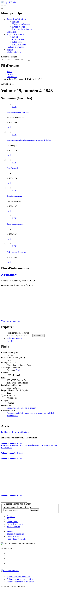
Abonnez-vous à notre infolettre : (17, 507)
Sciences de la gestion (26, 408)
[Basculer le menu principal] (2, 8)
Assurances (12, 76)
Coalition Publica (19, 39)
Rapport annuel (19, 44)
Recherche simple (9, 57)
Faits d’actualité (12, 168)
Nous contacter (13, 526)
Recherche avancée (15, 47)
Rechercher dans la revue (18, 333)
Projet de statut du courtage (16, 252)
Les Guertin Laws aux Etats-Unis (18, 112)
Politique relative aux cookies (20, 579)
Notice (10, 127)
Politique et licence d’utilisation (15, 432)
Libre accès (17, 42)
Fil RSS (10, 341)
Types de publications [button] (16, 19)
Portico (19, 370)
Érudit (15, 37)
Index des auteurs (14, 338)
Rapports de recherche (22, 29)
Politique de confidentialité (18, 576)
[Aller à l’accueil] (8, 2)
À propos (19, 34)
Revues (15, 22)
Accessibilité (12, 521)
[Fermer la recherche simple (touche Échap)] (5, 5)
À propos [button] (11, 34)
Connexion (11, 32)
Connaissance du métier (15, 196)
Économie (11, 408)
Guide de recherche (15, 524)
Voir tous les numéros (10, 321)
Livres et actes (18, 27)
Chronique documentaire (15, 224)
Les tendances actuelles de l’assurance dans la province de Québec (29, 140)
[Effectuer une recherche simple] (2, 5)
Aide (9, 519)
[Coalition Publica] (10, 570)
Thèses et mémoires (21, 24)
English (10, 49)
